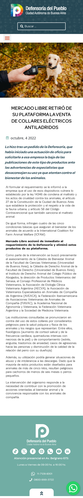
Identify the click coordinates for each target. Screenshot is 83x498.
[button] (7, 38)
